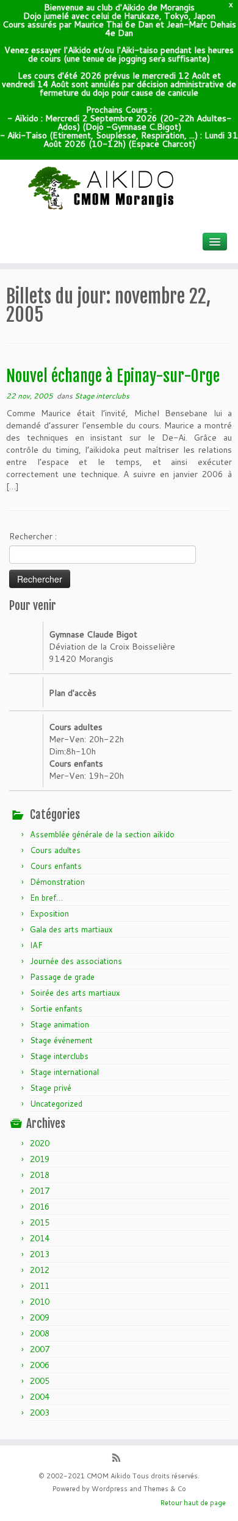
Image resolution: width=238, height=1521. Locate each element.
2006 (39, 1365)
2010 (39, 1301)
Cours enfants (56, 865)
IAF (36, 945)
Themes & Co (164, 1489)
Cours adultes (55, 850)
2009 (39, 1317)
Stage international (64, 1071)
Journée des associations (76, 961)
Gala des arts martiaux (71, 929)
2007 (39, 1349)
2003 (39, 1412)
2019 (39, 1159)
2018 (39, 1174)
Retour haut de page (193, 1503)
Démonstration (57, 881)
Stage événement (61, 1040)
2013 (39, 1254)
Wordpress (110, 1489)
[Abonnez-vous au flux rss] (119, 1459)
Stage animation (59, 1024)
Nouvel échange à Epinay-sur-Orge (113, 376)
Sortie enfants (56, 1008)
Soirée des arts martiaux (75, 992)
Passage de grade (62, 976)
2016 (39, 1206)
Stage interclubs (101, 396)
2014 (39, 1238)
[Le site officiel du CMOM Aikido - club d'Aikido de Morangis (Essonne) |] (119, 188)
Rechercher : (33, 536)
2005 (39, 1380)
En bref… (46, 897)
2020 (39, 1143)
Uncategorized (56, 1103)
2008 (39, 1333)
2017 (39, 1190)
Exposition (49, 913)
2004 (39, 1396)
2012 (39, 1269)
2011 (39, 1285)
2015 (39, 1222)
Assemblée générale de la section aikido (102, 834)
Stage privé (50, 1087)
